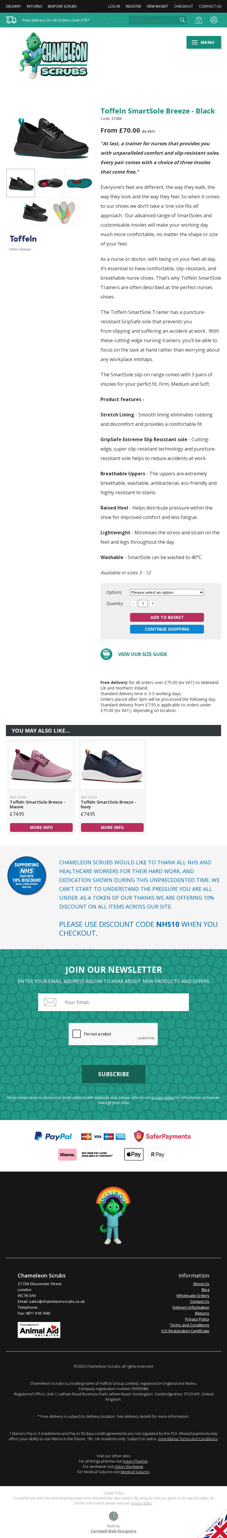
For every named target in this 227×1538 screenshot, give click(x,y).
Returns (34, 6)
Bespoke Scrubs (62, 6)
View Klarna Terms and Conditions (188, 1438)
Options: (115, 592)
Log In (114, 6)
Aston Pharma (135, 1461)
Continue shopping (167, 629)
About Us (201, 1283)
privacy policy (162, 1097)
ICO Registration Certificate (185, 1330)
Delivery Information (191, 1307)
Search (182, 20)
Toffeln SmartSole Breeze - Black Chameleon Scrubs (57, 55)
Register (133, 6)
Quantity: (115, 603)
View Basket (157, 6)
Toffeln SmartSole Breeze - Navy (112, 765)
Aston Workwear (129, 1466)
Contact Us (210, 6)
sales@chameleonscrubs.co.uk (57, 1301)
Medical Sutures (135, 1471)
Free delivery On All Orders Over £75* (56, 20)
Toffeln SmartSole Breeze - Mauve (41, 765)
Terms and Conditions (189, 1325)
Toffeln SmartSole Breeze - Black (21, 183)
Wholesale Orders (192, 1295)
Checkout (183, 6)
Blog (205, 1289)
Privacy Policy (197, 1319)
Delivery (13, 6)
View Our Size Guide (142, 654)
